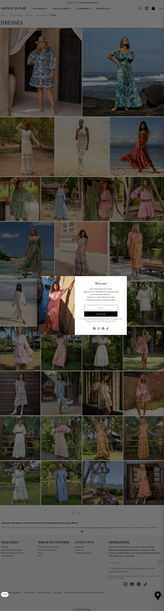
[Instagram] (98, 328)
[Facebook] (94, 328)
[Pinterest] (103, 328)
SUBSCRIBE (100, 314)
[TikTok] (107, 328)
